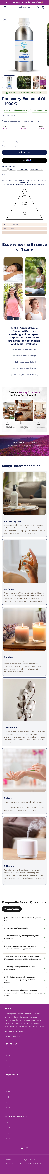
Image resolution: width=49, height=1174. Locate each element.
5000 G (7, 1107)
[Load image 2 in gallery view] (24, 82)
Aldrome (14, 1160)
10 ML (7, 1081)
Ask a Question (13, 909)
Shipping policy (38, 1163)
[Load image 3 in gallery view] (39, 82)
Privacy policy (12, 1163)
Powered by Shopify (24, 1160)
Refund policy (38, 1160)
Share (6, 175)
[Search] (38, 7)
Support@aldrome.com (15, 1031)
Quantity (5, 138)
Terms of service (25, 1163)
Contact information (26, 1167)
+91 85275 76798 (12, 1036)
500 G (7, 1061)
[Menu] (4, 7)
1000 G (7, 1066)
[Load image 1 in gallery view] (9, 82)
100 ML (7, 1055)
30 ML (7, 1050)
